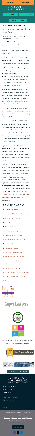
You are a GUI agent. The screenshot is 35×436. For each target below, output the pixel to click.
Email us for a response (19, 371)
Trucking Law (9, 281)
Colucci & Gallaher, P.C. (17, 412)
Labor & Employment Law (13, 252)
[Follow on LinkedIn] (21, 432)
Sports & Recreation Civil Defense (16, 276)
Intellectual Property (12, 248)
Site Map (14, 418)
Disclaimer (7, 418)
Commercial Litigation (12, 209)
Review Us (18, 427)
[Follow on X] (18, 432)
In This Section (18, 20)
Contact (28, 14)
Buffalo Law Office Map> (10, 397)
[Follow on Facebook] (14, 432)
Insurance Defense (11, 244)
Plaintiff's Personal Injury (13, 268)
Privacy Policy (22, 418)
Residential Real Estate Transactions (17, 272)
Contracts (8, 222)
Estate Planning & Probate (13, 235)
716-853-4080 (25, 2)
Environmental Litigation (13, 231)
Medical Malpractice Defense (14, 256)
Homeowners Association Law (15, 239)
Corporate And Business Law (14, 227)
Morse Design (23, 421)
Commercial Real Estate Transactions (17, 214)
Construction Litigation (12, 218)
